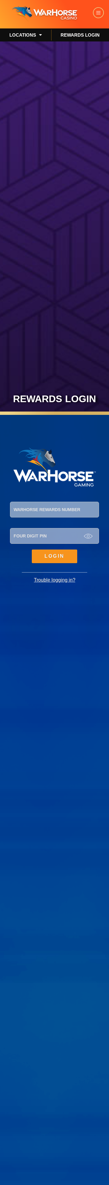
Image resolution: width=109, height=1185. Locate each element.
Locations (22, 35)
